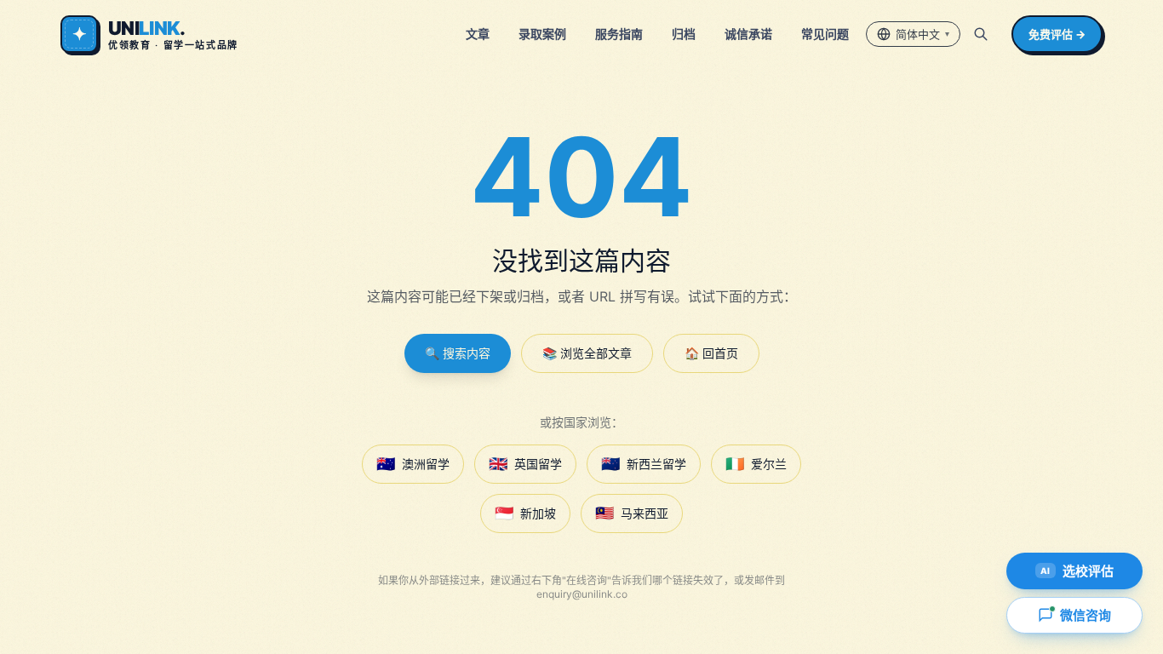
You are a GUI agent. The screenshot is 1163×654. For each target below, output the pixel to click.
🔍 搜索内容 (457, 353)
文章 (478, 33)
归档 (684, 33)
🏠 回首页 (711, 353)
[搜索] (980, 34)
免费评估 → (1057, 34)
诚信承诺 (748, 33)
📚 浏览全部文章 (587, 353)
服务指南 (619, 33)
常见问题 (825, 33)
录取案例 (542, 33)
